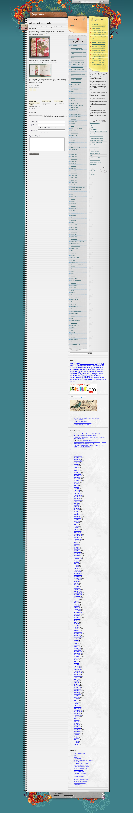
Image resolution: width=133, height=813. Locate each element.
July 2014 (76, 679)
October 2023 (77, 498)
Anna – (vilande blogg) (95, 123)
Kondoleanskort (74, 191)
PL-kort (93, 373)
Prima (72, 375)
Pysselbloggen (38, 14)
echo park (91, 367)
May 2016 (76, 643)
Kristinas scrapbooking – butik (96, 140)
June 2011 (76, 739)
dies (79, 367)
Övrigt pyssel (74, 268)
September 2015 (78, 656)
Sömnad (73, 308)
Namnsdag (73, 253)
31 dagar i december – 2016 (77, 64)
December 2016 (78, 632)
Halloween (73, 137)
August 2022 (77, 521)
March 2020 (77, 568)
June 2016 (76, 641)
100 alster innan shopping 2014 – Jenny (78, 52)
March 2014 (77, 685)
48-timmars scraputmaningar (77, 69)
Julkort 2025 (74, 182)
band (96, 364)
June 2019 (76, 583)
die (103, 366)
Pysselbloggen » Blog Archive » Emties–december (86, 437)
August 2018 (77, 599)
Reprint (84, 375)
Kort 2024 (73, 208)
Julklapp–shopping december (98, 51)
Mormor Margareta (94, 144)
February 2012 (77, 726)
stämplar (101, 377)
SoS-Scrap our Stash (76, 311)
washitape (91, 379)
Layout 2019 (74, 224)
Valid (93, 170)
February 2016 (77, 648)
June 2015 (76, 661)
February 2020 (77, 570)
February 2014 (77, 687)
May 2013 (76, 702)
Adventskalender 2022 (76, 84)
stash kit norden (74, 313)
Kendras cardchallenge (76, 189)
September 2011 (78, 734)
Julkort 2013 (74, 154)
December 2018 (78, 593)
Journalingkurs (74, 149)
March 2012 (77, 725)
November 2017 (78, 614)
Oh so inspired (74, 262)
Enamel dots (75, 369)
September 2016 (78, 637)
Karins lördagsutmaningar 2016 (78, 187)
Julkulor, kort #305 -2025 (92, 435)
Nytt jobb (73, 260)
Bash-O (73, 100)
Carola (91, 127)
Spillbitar (85, 376)
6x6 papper (75, 364)
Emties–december (98, 29)
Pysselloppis (74, 285)
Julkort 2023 (74, 177)
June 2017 (76, 622)
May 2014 (76, 682)
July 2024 (76, 483)
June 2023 (76, 505)
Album (72, 86)
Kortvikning (73, 215)
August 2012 (77, 716)
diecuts (75, 367)
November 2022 (78, 516)
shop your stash (74, 299)
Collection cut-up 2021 (76, 114)
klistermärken (74, 371)
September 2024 (78, 480)
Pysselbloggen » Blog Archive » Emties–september (86, 445)
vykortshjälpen (83, 379)
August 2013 (77, 697)
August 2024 (77, 482)
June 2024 (76, 485)
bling (99, 364)
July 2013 (76, 698)
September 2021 (78, 539)
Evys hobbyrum (93, 133)
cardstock (83, 366)
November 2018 (78, 594)
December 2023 (78, 495)
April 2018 (76, 606)
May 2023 (76, 506)
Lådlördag (73, 220)
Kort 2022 (73, 203)
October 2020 (77, 557)
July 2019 (76, 581)
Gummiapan (85, 369)
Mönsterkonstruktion (75, 250)
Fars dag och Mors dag (76, 128)
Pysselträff (73, 287)
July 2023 (76, 503)
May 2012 (76, 721)
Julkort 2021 (74, 173)
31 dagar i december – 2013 (77, 59)
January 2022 (77, 532)
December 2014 (78, 671)
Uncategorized (74, 334)
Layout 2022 (74, 231)
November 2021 (78, 536)
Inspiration (58, 116)
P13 (77, 373)
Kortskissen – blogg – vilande (96, 136)
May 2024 (76, 487)
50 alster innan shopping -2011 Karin (78, 75)
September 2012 (78, 715)
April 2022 (76, 527)
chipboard (98, 365)
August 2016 (77, 638)
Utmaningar (73, 337)
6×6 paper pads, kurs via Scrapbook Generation (76, 78)
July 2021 (76, 542)
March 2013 (77, 705)
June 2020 (76, 563)
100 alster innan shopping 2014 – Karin (78, 56)
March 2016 (77, 646)
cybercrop (73, 118)
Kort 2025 (73, 210)
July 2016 (76, 640)
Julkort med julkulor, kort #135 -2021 (34, 103)
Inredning (73, 142)
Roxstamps (91, 375)
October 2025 (77, 459)
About (72, 25)
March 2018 (77, 607)
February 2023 (77, 511)
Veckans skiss (74, 339)
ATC (72, 96)
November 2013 (78, 692)
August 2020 (77, 560)
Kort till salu (73, 213)
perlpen (89, 373)
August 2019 (77, 580)
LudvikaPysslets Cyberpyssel (77, 241)
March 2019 (77, 588)
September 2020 (78, 558)
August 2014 (77, 677)
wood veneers (99, 379)
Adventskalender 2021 (76, 82)
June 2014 (76, 681)
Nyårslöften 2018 (75, 257)
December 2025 (78, 456)
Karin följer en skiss (75, 184)
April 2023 (76, 508)
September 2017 (78, 617)
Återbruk (73, 98)
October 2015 (77, 654)
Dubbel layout (74, 121)
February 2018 (77, 609)
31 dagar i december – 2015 (77, 62)
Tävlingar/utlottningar (75, 320)
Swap (72, 318)
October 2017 (77, 615)
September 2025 (78, 461)
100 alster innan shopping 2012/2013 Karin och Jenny (77, 48)
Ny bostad (73, 255)
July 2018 (76, 601)
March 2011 (77, 744)
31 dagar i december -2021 (77, 67)
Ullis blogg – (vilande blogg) (96, 157)
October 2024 (77, 479)
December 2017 (78, 612)
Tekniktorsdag (74, 323)
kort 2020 (73, 199)
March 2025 (77, 470)
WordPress (93, 174)
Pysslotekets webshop (95, 153)
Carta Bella (91, 366)
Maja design (82, 371)
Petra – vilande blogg (94, 146)
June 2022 (76, 524)
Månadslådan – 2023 (75, 246)
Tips (72, 330)
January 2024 (77, 493)
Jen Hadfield (92, 369)
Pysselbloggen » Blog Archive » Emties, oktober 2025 (87, 442)
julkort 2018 (73, 166)
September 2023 (78, 500)
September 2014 (78, 676)
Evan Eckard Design (103, 798)
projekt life (73, 283)
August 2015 (77, 658)
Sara (91, 155)
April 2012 (76, 723)
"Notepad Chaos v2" (68, 795)
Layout (72, 222)
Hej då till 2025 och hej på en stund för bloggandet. (99, 24)
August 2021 (77, 540)
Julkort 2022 (74, 175)
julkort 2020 (73, 170)
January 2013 (77, 708)
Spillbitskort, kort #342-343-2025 (99, 55)
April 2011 (76, 742)
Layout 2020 (74, 227)
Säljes (72, 290)
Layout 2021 (74, 229)
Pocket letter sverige (99, 373)
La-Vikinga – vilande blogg (96, 142)
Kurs (72, 217)
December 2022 (78, 514)
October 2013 (77, 694)
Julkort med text (46, 101)
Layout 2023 (74, 234)
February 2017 (77, 628)
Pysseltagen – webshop (95, 149)
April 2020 (76, 566)
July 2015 (76, 659)
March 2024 (77, 490)
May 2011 (76, 741)
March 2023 (77, 509)
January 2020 (77, 571)
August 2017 (77, 619)
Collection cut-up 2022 (76, 116)
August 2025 (77, 462)
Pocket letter (74, 278)
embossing (99, 367)
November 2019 (78, 575)
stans (92, 377)
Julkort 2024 (74, 180)
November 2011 (78, 731)
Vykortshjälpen (93, 164)
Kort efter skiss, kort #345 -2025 (99, 43)
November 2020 (78, 555)
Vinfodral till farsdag (87, 440)
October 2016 (77, 635)
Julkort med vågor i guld (40, 23)
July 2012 (76, 718)
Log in (92, 168)
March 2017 (77, 627)
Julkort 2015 (74, 159)
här (44, 34)
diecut (71, 367)
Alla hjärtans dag (75, 89)
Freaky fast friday (75, 133)
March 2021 (77, 549)
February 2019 (77, 589)
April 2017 (76, 625)
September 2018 (78, 597)
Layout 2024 (74, 236)
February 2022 (77, 531)
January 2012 (77, 728)
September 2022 (78, 519)
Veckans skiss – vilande (95, 162)
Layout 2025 (74, 239)
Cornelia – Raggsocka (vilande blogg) (98, 131)
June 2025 (76, 465)
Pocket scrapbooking (76, 280)
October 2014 (77, 674)
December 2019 (78, 573)
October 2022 (77, 518)
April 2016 (76, 645)
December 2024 (78, 475)
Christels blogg (93, 129)
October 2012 (77, 713)
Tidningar (73, 327)
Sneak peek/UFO (75, 306)
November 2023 (78, 496)
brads (77, 366)
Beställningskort (74, 103)
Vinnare (73, 341)
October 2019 (77, 576)
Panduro (82, 373)
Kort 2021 (73, 201)
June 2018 (76, 602)
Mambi (89, 371)
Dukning (73, 123)
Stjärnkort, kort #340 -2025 (98, 63)
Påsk (72, 273)
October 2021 (77, 537)
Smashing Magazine (103, 794)
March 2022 (77, 529)
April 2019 (76, 586)
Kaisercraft (99, 369)
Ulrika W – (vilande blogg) (95, 159)
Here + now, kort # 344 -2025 (98, 47)
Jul (72, 151)
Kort (72, 194)
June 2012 (76, 720)
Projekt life (77, 375)
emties (72, 126)
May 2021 (76, 545)
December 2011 (78, 729)
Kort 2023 (73, 206)
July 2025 (76, 464)
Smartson (73, 304)
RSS (50, 797)
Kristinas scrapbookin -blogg (96, 138)
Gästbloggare (74, 135)
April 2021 (76, 547)
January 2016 (77, 650)
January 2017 (77, 630)
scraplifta (73, 292)
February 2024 (77, 492)
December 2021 (78, 534)
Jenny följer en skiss (75, 147)
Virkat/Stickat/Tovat (75, 344)
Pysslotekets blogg (94, 151)
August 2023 (77, 501)
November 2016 (78, 633)
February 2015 (77, 668)
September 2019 (78, 578)
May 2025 (76, 467)
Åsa (91, 125)
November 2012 (78, 712)
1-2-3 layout (74, 45)
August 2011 (77, 736)
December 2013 (78, 690)
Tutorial (73, 332)
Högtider (73, 140)
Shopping (73, 301)
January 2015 (77, 669)
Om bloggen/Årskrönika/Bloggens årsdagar (78, 265)
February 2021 (77, 550)
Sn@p (78, 377)
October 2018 (77, 596)
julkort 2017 (73, 163)
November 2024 (78, 477)
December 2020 (78, 553)
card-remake (74, 109)
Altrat (72, 91)
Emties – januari (58, 101)
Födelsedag (73, 130)
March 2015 (77, 666)
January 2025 (77, 474)
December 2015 (78, 651)
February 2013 (77, 707)
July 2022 (76, 523)
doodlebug (83, 367)
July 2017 (76, 620)
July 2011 (76, 738)
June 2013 (76, 700)
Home (72, 22)
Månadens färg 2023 (75, 243)
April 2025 (76, 469)
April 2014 (76, 684)
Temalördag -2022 (75, 325)
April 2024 (76, 488)
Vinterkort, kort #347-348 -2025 (99, 33)
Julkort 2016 (63, 116)
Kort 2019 (73, 196)
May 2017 (76, 624)
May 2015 (76, 663)
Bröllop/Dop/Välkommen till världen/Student (77, 106)
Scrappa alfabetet (75, 294)
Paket (72, 271)
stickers (97, 377)
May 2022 (76, 526)
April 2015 (76, 664)
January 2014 (77, 689)
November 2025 (78, 457)
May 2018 (76, 604)
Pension (73, 275)
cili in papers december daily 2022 (78, 111)
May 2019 (76, 584)
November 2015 (78, 653)
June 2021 (76, 544)
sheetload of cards (75, 297)
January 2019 (77, 591)
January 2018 (77, 610)
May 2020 (76, 565)
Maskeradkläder (74, 248)
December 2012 (78, 710)
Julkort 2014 (74, 156)
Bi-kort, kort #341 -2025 (98, 59)
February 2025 (77, 472)
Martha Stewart (96, 371)
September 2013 (78, 695)
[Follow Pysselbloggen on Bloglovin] (78, 397)
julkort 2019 (73, 168)
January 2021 (77, 552)
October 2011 (77, 733)
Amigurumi (73, 93)
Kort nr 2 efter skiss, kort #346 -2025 (99, 38)
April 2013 (76, 703)
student (73, 315)
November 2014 (78, 672)
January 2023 (77, 513)
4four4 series (74, 71)
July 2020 (76, 562)
